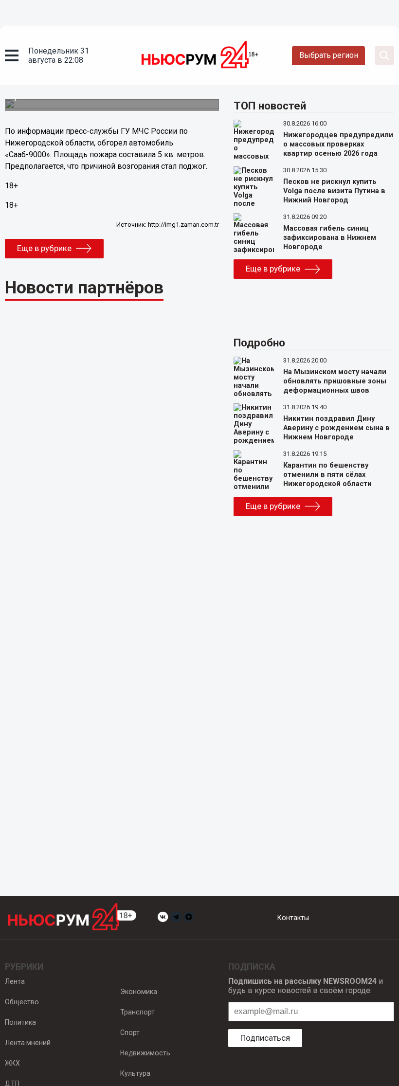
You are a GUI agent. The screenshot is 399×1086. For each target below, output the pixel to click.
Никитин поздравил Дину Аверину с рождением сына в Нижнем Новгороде (336, 428)
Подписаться (265, 1038)
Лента (15, 981)
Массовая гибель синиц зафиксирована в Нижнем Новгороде (329, 237)
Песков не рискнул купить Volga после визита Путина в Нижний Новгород (334, 191)
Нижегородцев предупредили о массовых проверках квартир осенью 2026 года (338, 144)
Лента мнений (28, 1043)
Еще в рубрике (44, 248)
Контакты (293, 918)
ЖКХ (12, 1063)
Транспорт (137, 1012)
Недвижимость (145, 1053)
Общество (22, 1002)
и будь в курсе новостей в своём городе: (305, 986)
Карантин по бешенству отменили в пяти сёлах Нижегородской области (327, 474)
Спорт (130, 1032)
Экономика (138, 992)
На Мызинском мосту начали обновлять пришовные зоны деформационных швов (334, 381)
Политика (20, 1022)
